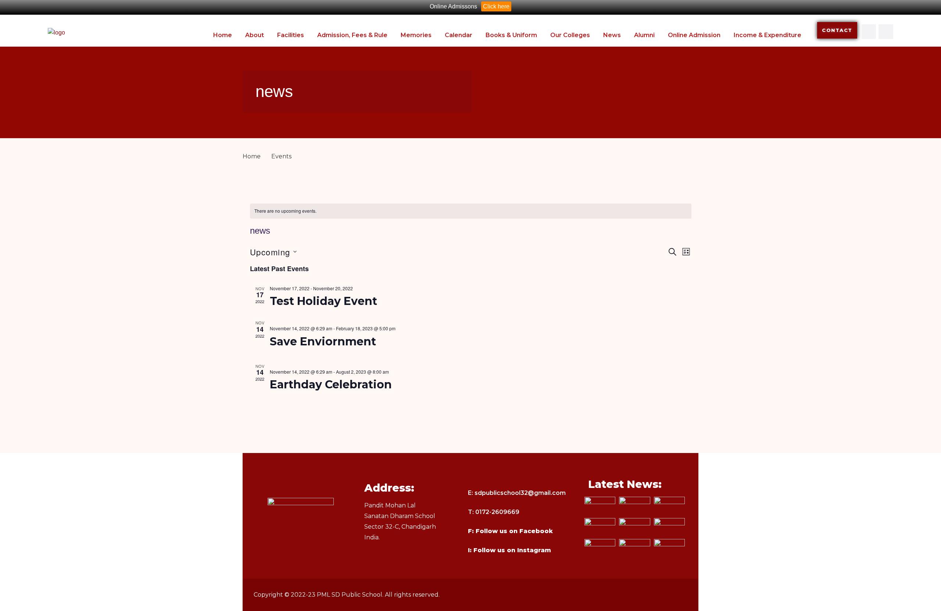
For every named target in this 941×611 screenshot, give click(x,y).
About (254, 35)
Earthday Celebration (331, 384)
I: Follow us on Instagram (509, 550)
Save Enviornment (323, 341)
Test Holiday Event (323, 301)
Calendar (458, 35)
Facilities (290, 35)
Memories (416, 35)
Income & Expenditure (767, 35)
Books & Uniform (511, 35)
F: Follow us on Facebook (510, 531)
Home (222, 35)
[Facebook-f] (869, 31)
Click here (496, 6)
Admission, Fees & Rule (352, 35)
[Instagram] (886, 31)
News (612, 35)
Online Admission (694, 35)
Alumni (644, 35)
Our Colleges (570, 35)
